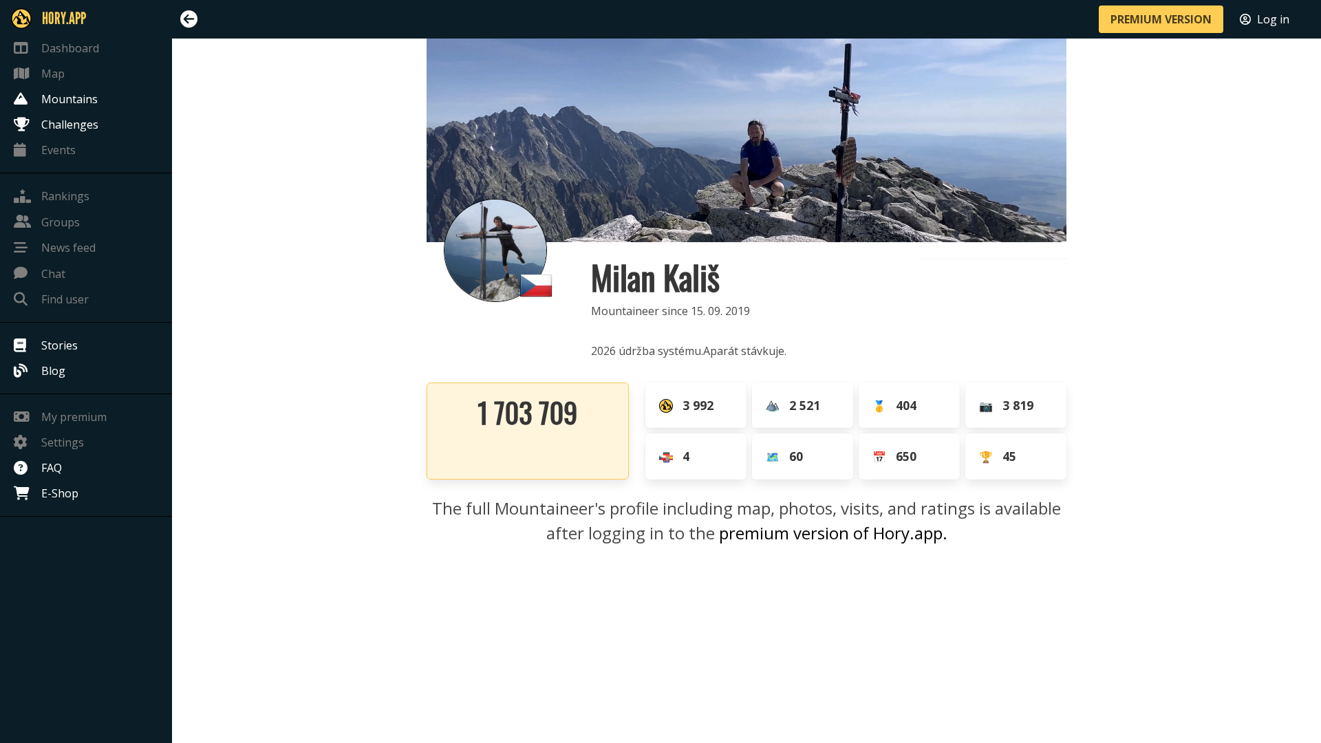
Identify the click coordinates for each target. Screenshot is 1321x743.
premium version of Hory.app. (833, 532)
